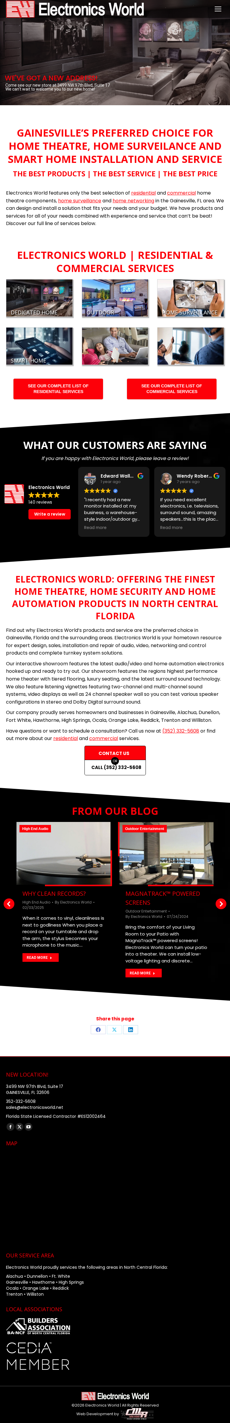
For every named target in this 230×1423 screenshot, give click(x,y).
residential (143, 192)
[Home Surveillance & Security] (191, 298)
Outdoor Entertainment (144, 829)
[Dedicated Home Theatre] (39, 298)
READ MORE (37, 958)
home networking (133, 200)
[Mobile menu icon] (218, 9)
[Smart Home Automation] (39, 346)
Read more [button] (95, 528)
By (73, 902)
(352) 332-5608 (180, 730)
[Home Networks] (115, 346)
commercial (181, 192)
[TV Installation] (191, 346)
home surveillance (79, 200)
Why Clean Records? (54, 893)
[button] (9, 903)
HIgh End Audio (35, 829)
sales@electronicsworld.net (34, 1107)
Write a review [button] (49, 514)
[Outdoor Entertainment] (115, 298)
